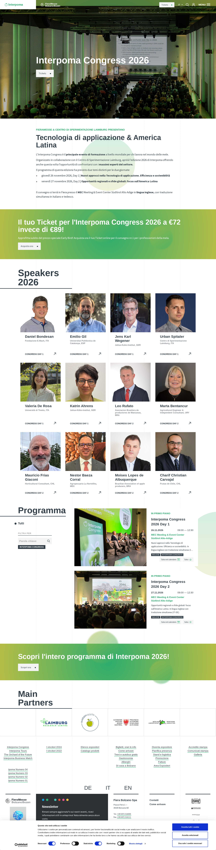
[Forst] (195, 801)
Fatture (162, 762)
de (88, 788)
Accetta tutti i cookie (190, 827)
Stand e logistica (162, 754)
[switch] (75, 844)
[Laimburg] (54, 722)
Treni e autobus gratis (126, 754)
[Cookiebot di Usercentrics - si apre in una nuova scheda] (21, 845)
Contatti (154, 800)
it (108, 788)
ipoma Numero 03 (18, 773)
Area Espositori (162, 765)
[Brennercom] (195, 814)
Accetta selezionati (190, 835)
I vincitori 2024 (54, 747)
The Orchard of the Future (18, 754)
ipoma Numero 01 (18, 780)
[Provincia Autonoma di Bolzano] (126, 722)
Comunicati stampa (198, 751)
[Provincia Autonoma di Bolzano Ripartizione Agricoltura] (162, 722)
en (128, 788)
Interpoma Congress (18, 747)
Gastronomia (126, 758)
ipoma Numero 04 (18, 769)
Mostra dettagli (135, 844)
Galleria (198, 754)
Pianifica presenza (162, 751)
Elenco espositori (90, 747)
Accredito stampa (198, 747)
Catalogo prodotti (90, 751)
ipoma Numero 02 (18, 776)
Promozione (162, 758)
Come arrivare (126, 751)
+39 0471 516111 (124, 817)
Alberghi (126, 762)
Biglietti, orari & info (126, 747)
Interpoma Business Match (18, 758)
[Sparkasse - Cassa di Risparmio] (195, 808)
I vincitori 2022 (54, 751)
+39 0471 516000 (124, 814)
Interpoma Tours (18, 751)
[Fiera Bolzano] (50, 5)
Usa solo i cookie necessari (190, 843)
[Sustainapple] (90, 722)
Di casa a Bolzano (126, 765)
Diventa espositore (162, 747)
